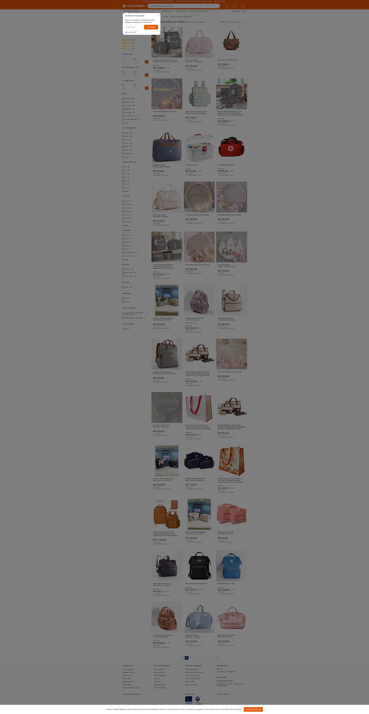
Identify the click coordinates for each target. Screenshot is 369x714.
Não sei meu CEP (130, 32)
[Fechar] (158, 15)
